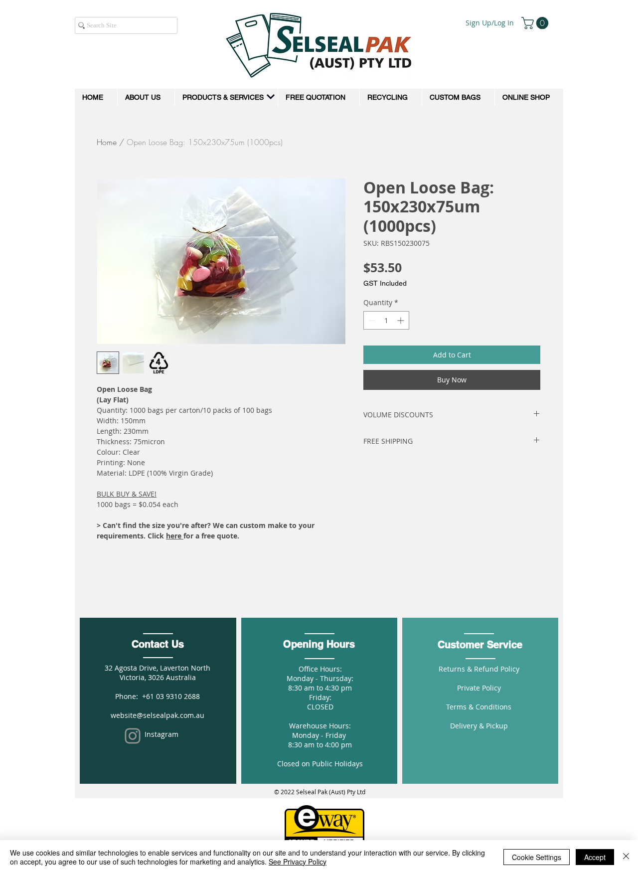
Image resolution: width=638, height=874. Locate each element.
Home (107, 142)
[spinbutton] (386, 320)
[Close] (626, 857)
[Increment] (401, 320)
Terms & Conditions (478, 706)
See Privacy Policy (297, 862)
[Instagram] (132, 735)
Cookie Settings (536, 857)
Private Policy (479, 688)
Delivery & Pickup (479, 725)
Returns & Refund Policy (479, 669)
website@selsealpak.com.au (157, 715)
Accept (595, 857)
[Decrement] (371, 320)
